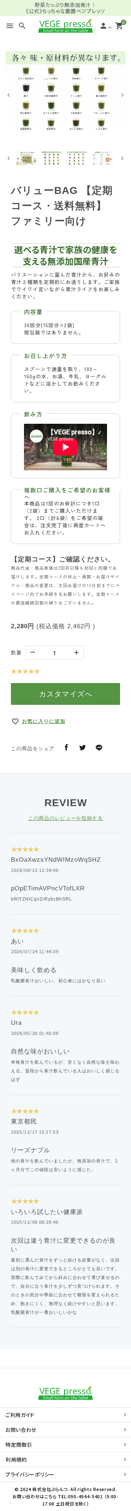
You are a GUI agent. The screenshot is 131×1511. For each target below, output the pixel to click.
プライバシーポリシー (30, 1474)
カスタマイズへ (65, 694)
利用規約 (16, 1459)
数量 (16, 652)
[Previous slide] (8, 95)
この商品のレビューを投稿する (65, 818)
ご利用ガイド (20, 1414)
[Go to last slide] (8, 158)
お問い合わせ (20, 1429)
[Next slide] (122, 95)
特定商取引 (18, 1444)
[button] (26, 158)
